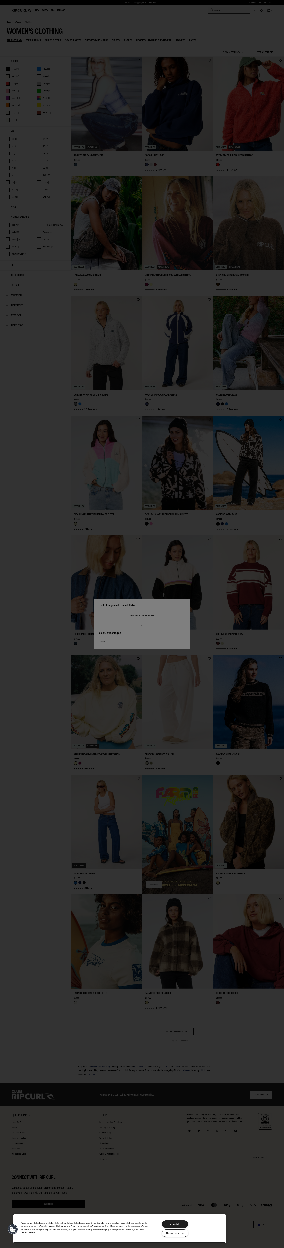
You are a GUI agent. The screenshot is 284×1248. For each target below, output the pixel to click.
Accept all (175, 1224)
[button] (12, 1229)
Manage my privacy (175, 1233)
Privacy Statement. (28, 1232)
